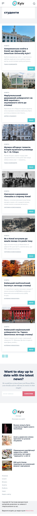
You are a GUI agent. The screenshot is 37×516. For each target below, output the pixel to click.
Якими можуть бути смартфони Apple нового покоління (23, 427)
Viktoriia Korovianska (12, 207)
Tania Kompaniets (10, 64)
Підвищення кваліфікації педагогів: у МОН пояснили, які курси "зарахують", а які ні (24, 453)
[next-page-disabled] (6, 356)
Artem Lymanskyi (10, 116)
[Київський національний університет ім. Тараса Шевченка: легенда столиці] (18, 315)
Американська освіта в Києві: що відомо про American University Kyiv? (17, 51)
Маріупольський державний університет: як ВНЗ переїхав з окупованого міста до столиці (18, 100)
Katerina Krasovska (11, 298)
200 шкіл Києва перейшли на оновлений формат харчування (24, 464)
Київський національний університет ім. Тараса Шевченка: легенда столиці (18, 332)
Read (31, 68)
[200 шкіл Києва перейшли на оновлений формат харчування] (7, 466)
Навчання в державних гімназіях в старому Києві (17, 195)
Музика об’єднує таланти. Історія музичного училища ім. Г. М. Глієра (18, 149)
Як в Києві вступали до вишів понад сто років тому (18, 239)
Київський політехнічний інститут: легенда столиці (17, 284)
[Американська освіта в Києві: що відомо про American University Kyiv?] (18, 34)
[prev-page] (3, 356)
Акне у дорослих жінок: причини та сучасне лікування (23, 439)
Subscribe (28, 394)
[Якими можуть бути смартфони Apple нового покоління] (7, 428)
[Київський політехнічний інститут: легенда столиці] (18, 268)
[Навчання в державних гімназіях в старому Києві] (18, 179)
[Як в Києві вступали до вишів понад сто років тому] (18, 224)
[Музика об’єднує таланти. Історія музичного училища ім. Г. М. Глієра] (18, 132)
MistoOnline (30, 510)
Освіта (6, 45)
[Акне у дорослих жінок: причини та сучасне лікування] (7, 440)
